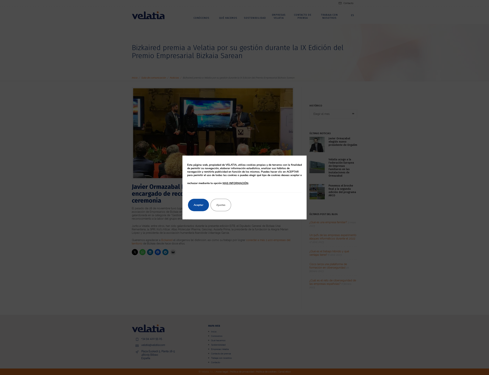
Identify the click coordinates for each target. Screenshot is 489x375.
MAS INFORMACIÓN (235, 183)
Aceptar (198, 205)
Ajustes (220, 205)
